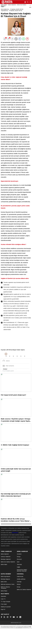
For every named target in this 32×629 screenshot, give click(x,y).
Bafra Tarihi (4, 581)
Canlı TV (3, 599)
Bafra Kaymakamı (5, 576)
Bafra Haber (4, 564)
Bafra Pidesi (4, 591)
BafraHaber (15, 532)
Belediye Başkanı (5, 579)
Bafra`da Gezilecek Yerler (7, 584)
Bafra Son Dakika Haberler (8, 562)
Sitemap (19, 581)
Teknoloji (19, 564)
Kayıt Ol (3, 609)
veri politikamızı (19, 627)
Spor (18, 562)
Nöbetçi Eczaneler (6, 606)
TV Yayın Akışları (5, 601)
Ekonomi (19, 559)
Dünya (18, 556)
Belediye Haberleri (6, 559)
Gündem (19, 554)
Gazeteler (3, 596)
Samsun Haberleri (5, 556)
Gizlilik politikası (21, 579)
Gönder (5, 369)
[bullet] (13, 369)
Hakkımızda (20, 576)
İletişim (19, 584)
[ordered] (12, 369)
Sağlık (2, 6)
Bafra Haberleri (5, 554)
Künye (18, 587)
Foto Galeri (4, 604)
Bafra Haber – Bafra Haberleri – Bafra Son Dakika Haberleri (13, 5)
